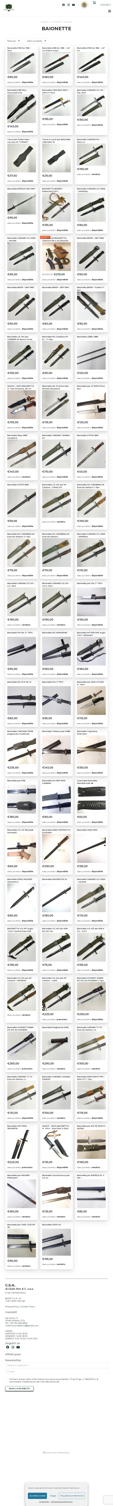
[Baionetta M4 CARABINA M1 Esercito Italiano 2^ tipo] (21, 552)
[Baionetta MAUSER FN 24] (56, 897)
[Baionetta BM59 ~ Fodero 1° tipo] (91, 306)
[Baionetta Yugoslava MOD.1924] (91, 749)
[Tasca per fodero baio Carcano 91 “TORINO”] (21, 158)
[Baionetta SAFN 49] (56, 1242)
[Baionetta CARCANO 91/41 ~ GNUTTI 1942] (56, 105)
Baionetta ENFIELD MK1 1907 (21, 189)
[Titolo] (9, 8)
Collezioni (45, 22)
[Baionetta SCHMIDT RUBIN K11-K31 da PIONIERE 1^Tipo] (91, 996)
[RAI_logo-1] (56, 1452)
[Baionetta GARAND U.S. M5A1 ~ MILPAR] (21, 256)
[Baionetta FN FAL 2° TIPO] (21, 651)
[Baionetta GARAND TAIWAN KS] (56, 453)
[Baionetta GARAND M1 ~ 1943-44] (91, 155)
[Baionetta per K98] (21, 799)
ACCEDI (105, 4)
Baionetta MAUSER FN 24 (54, 879)
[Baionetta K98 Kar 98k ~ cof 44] (91, 63)
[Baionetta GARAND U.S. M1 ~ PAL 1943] (91, 105)
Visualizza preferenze (72, 1495)
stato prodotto (34, 41)
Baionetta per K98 (16, 780)
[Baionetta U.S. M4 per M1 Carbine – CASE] (56, 996)
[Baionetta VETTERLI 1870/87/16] (21, 1144)
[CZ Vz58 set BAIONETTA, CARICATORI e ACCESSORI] (56, 256)
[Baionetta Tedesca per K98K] (56, 749)
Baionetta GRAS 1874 (87, 830)
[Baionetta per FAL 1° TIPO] (91, 601)
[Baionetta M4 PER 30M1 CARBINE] (56, 799)
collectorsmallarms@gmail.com (22, 1325)
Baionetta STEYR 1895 (87, 435)
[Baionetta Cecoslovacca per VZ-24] (56, 1193)
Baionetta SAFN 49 (51, 1225)
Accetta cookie (37, 1495)
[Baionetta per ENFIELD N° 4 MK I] (91, 1193)
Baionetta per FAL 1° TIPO (89, 583)
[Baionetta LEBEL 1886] (91, 355)
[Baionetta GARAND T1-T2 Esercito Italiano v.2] (91, 1045)
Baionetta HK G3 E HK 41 (19, 682)
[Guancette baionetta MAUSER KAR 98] (91, 799)
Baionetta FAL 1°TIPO (52, 682)
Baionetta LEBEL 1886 (87, 337)
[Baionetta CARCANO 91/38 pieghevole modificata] (21, 749)
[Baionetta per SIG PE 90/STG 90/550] (91, 1144)
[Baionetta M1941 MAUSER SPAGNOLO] (21, 897)
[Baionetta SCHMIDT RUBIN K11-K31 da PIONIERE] (21, 1045)
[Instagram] (68, 4)
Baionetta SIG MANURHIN (54, 632)
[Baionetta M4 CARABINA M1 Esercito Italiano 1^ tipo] (91, 503)
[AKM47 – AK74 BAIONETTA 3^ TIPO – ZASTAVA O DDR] (56, 1144)
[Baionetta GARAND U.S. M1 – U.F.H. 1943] (56, 601)
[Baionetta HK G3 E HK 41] (21, 700)
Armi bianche (56, 22)
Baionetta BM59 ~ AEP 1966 (90, 238)
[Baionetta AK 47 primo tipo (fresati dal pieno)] (56, 404)
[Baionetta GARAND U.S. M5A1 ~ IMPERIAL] (91, 207)
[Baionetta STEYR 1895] (91, 453)
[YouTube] (73, 4)
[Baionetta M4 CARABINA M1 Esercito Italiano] (56, 552)
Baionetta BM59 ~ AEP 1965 (20, 287)
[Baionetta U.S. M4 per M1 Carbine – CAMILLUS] (56, 503)
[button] (110, 11)
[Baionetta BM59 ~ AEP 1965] (21, 306)
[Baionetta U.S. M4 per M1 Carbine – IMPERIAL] (21, 996)
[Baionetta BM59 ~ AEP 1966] (91, 256)
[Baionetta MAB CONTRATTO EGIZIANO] (56, 848)
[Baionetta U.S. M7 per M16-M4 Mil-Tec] (56, 947)
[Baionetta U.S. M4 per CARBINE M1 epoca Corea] (21, 355)
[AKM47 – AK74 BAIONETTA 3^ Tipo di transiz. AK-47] (21, 404)
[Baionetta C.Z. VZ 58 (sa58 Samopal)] (21, 848)
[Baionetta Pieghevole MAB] (56, 1045)
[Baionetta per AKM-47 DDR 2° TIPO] (91, 700)
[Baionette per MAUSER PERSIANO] (21, 1193)
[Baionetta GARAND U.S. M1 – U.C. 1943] (21, 601)
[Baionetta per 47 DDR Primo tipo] (91, 404)
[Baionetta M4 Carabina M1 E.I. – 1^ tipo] (56, 355)
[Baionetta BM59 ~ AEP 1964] (56, 306)
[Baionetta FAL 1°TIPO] (56, 700)
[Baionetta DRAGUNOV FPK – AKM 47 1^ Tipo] (91, 1095)
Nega (53, 1495)
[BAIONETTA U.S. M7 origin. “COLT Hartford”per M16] (21, 947)
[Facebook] (63, 4)
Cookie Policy (44, 1502)
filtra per (11, 41)
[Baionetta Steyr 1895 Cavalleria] (21, 453)
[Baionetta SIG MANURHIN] (56, 651)
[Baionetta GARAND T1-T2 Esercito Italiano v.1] (21, 1095)
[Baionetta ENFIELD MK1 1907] (21, 203)
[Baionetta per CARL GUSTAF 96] (21, 1243)
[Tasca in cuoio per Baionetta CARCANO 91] (56, 158)
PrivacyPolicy (12, 1306)
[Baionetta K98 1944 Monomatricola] (21, 108)
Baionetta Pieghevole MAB (55, 1027)
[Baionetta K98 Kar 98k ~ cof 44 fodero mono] (56, 63)
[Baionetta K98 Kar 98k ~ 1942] (21, 63)
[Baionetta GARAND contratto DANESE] (56, 1095)
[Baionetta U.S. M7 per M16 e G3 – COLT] (91, 947)
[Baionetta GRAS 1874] (91, 848)
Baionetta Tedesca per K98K (56, 731)
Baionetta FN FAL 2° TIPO (20, 632)
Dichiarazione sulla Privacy (62, 1502)
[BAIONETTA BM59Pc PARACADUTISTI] (56, 207)
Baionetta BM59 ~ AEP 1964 (55, 287)
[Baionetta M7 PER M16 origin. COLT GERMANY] (91, 651)
